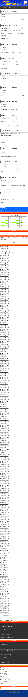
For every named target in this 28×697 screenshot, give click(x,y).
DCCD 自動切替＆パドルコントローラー (8, 637)
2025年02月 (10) (4, 282)
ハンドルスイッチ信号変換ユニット (7, 626)
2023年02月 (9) (4, 324)
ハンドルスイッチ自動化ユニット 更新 (9, 64)
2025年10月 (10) (4, 269)
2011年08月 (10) (4, 560)
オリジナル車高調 (4, 657)
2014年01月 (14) (4, 511)
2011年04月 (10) (4, 567)
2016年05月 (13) (4, 463)
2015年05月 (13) (4, 483)
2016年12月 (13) (4, 451)
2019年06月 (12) (4, 399)
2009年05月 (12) (4, 607)
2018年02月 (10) (4, 427)
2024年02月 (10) (4, 303)
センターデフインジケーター (6, 634)
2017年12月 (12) (4, 430)
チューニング (15, 25)
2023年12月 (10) (4, 307)
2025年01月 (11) (4, 284)
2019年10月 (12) (4, 392)
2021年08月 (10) (4, 355)
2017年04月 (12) (4, 444)
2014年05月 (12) (4, 504)
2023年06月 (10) (4, 317)
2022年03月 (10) (4, 343)
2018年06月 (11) (4, 420)
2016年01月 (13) (4, 469)
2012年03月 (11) (4, 548)
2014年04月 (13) (4, 505)
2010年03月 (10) (4, 589)
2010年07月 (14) (4, 583)
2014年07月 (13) (4, 500)
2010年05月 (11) (4, 586)
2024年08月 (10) (4, 293)
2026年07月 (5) (4, 248)
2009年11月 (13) (4, 596)
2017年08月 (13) (4, 437)
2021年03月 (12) (4, 363)
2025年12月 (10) (4, 265)
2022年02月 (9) (4, 344)
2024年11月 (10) (4, 288)
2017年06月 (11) (4, 440)
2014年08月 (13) (4, 499)
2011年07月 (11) (4, 562)
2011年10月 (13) (4, 557)
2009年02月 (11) (4, 612)
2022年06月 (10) (4, 337)
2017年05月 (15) (4, 442)
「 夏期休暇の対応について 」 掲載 (8, 156)
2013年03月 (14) (4, 528)
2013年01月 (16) (4, 531)
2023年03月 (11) (4, 322)
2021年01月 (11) (4, 366)
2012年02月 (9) (4, 550)
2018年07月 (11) (4, 418)
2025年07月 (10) (4, 274)
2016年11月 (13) (4, 452)
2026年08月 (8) (4, 246)
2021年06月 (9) (4, 358)
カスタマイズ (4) (4, 671)
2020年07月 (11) (4, 377)
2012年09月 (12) (4, 538)
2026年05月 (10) (4, 257)
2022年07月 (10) (4, 336)
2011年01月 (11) (4, 572)
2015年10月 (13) (4, 475)
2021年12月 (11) (4, 348)
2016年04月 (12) (4, 464)
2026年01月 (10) (4, 264)
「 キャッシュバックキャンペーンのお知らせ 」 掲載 (12, 19)
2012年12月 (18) (4, 533)
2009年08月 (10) (4, 601)
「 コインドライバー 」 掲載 (7, 82)
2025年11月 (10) (4, 267)
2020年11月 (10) (4, 370)
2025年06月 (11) (4, 276)
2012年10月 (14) (4, 536)
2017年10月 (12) (4, 433)
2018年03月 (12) (4, 425)
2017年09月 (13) (4, 435)
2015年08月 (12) (4, 478)
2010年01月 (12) (4, 593)
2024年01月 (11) (4, 305)
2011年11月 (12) (4, 555)
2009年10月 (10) (4, 598)
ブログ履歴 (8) (4, 681)
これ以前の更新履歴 (5, 615)
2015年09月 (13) (4, 476)
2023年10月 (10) (4, 310)
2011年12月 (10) (4, 553)
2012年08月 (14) (4, 540)
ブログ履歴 (14, 11)
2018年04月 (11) (4, 423)
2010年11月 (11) (4, 576)
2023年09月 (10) (4, 312)
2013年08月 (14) (4, 519)
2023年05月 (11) (4, 318)
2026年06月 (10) (4, 255)
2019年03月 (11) (4, 404)
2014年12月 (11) (4, 492)
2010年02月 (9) (4, 591)
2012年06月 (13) (4, 543)
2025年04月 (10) (4, 279)
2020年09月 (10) (4, 373)
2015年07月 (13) (4, 480)
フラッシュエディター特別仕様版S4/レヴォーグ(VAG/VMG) (7, 651)
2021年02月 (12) (4, 365)
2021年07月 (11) (4, 356)
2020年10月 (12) (4, 372)
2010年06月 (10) (4, 584)
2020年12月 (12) (4, 368)
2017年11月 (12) (4, 432)
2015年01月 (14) (4, 490)
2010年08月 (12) (4, 581)
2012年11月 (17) (4, 535)
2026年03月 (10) (4, 260)
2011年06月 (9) (4, 564)
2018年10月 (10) (4, 413)
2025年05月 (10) (4, 277)
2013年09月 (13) (4, 517)
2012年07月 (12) (4, 541)
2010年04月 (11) (4, 588)
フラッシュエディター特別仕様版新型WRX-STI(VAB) (7, 644)
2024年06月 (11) (4, 296)
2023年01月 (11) (4, 325)
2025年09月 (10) (4, 271)
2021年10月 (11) (4, 351)
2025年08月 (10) (4, 272)
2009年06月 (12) (4, 605)
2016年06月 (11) (4, 461)
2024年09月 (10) (4, 291)
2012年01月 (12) (4, 552)
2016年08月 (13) (4, 457)
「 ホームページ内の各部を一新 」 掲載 (9, 109)
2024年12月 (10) (4, 286)
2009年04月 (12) (4, 608)
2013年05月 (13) (4, 524)
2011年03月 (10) (4, 569)
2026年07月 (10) (4, 253)
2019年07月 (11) (4, 397)
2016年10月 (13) (4, 454)
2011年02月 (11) (4, 571)
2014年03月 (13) (4, 507)
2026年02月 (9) (4, 262)
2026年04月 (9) (4, 259)
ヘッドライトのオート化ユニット (8, 138)
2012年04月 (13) (4, 547)
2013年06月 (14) (4, 523)
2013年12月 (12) (4, 512)
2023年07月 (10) (4, 315)
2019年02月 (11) (4, 406)
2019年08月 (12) (4, 396)
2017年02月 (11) (4, 447)
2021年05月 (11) (4, 360)
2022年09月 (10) (4, 332)
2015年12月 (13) (4, 471)
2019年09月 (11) (4, 394)
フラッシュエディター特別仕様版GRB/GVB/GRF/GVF (7, 647)
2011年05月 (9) (4, 565)
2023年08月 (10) (4, 313)
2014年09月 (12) (4, 497)
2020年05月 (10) (4, 380)
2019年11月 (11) (4, 391)
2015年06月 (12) (4, 481)
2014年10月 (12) (4, 495)
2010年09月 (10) (4, 579)
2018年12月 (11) (4, 409)
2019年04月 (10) (4, 403)
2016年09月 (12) (4, 456)
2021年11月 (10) (4, 349)
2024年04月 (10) (4, 300)
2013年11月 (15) (4, 514)
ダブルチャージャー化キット (6, 662)
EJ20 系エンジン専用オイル (6, 654)
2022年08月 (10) (4, 334)
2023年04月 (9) (4, 320)
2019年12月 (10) (4, 389)
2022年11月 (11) (4, 329)
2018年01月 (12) (4, 428)
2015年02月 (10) (4, 488)
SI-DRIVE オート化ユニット (6, 629)
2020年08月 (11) (4, 375)
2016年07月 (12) (4, 459)
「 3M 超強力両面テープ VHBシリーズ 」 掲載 (11, 52)
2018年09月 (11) (4, 415)
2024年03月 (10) (4, 301)
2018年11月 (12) (4, 411)
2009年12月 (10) (4, 595)
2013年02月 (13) (4, 529)
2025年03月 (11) (4, 281)
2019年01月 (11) (4, 408)
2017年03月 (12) (4, 445)
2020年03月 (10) (4, 384)
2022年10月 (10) (4, 331)
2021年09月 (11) (4, 353)
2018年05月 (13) (4, 421)
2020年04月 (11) (4, 382)
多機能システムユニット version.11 (8, 121)
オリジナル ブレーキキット (6, 659)
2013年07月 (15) (4, 521)
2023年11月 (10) (4, 308)
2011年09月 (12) (4, 559)
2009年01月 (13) (4, 613)
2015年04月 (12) (4, 485)
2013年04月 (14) (4, 526)
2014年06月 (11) (4, 502)
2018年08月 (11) (4, 416)
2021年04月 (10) (4, 361)
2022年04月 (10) (4, 341)
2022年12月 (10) (4, 327)
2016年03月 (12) (4, 466)
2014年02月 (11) (4, 509)
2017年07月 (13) (4, 439)
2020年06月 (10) (4, 379)
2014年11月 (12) (4, 493)
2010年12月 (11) (4, 574)
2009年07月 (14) (4, 603)
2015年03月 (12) (4, 487)
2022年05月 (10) (4, 339)
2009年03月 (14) (4, 610)
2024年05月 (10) (4, 298)
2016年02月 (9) (4, 468)
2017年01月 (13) (4, 449)
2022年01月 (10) (4, 346)
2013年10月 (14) (4, 516)
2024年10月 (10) (4, 289)
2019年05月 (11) (4, 401)
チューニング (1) (4, 669)
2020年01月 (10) (4, 387)
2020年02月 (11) (4, 385)
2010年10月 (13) (4, 577)
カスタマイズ (15, 58)
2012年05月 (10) (4, 545)
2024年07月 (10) (4, 295)
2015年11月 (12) (4, 473)
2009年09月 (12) (4, 600)
